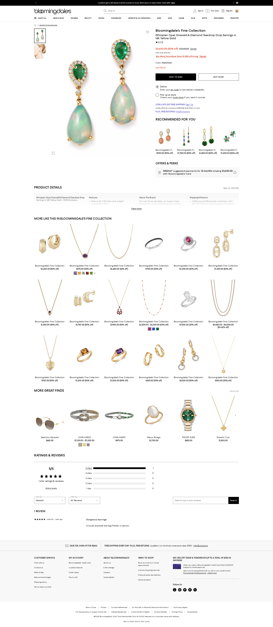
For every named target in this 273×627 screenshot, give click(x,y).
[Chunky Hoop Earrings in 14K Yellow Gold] (49, 243)
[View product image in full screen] (53, 153)
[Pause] (237, 3)
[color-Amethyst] (75, 273)
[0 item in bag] (237, 11)
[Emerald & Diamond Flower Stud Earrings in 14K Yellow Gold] (230, 136)
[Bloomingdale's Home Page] (53, 11)
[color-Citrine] (79, 273)
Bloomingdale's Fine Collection (181, 31)
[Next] (235, 136)
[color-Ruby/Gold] (149, 329)
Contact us (38, 568)
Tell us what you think (42, 587)
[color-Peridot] (91, 273)
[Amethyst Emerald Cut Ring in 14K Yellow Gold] (119, 354)
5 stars (89, 468)
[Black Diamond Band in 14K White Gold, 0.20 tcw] (153, 243)
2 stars (89, 483)
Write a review (51, 488)
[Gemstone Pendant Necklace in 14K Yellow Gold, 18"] (84, 243)
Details (193, 49)
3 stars (89, 478)
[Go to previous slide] (36, 3)
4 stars (89, 473)
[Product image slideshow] (100, 93)
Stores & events (144, 580)
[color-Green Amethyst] (83, 273)
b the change (109, 568)
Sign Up (189, 104)
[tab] (40, 36)
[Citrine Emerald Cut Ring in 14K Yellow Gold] (84, 354)
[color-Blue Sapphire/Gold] (153, 329)
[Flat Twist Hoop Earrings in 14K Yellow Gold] (153, 354)
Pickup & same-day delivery (149, 575)
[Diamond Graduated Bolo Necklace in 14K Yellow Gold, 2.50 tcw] (119, 243)
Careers (107, 572)
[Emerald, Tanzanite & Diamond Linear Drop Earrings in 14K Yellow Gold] (186, 136)
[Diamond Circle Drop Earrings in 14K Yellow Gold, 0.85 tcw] (188, 354)
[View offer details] (197, 172)
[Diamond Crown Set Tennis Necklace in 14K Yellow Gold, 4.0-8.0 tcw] (223, 299)
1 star (88, 488)
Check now (212, 573)
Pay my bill (73, 577)
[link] (165, 151)
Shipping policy (40, 582)
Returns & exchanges (42, 577)
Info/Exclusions (183, 112)
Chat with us (39, 563)
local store (178, 97)
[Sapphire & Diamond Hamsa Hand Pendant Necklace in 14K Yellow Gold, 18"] (49, 299)
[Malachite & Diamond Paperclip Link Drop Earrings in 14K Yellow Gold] (208, 136)
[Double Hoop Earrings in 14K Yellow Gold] (84, 299)
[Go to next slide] (233, 3)
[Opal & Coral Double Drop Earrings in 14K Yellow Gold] (165, 136)
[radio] (75, 273)
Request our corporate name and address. (162, 616)
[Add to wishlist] (147, 32)
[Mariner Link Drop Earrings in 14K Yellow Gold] (223, 243)
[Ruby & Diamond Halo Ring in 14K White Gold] (188, 243)
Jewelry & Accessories (48, 25)
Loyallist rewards (76, 568)
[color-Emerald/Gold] (157, 329)
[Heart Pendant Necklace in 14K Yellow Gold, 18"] (49, 354)
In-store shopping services (149, 570)
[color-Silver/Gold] (80, 444)
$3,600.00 (167, 48)
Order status (74, 572)
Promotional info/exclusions (194, 573)
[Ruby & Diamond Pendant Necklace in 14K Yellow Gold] (119, 299)
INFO (173, 3)
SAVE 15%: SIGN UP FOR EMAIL (84, 546)
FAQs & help (39, 572)
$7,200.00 (184, 49)
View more (136, 209)
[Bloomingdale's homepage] (35, 25)
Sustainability (109, 577)
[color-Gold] (84, 444)
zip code (174, 90)
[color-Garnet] (87, 273)
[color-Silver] (88, 444)
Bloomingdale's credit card (80, 563)
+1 (94, 273)
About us (107, 563)
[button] (93, 93)
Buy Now (218, 77)
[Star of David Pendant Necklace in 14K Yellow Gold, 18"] (223, 354)
